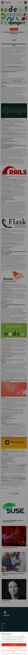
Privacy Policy (25, 633)
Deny (14, 652)
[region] (14, 643)
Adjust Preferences (14, 648)
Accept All (14, 644)
